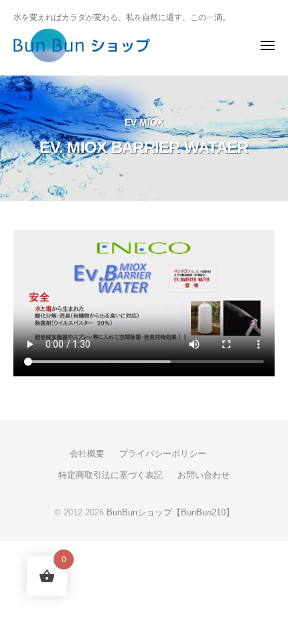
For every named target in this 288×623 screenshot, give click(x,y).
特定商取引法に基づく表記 (110, 475)
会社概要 (87, 454)
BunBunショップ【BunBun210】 (170, 512)
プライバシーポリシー (162, 454)
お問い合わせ (203, 475)
